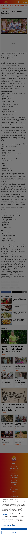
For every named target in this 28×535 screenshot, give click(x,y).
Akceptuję (14, 528)
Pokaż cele (14, 532)
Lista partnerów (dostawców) (8, 525)
